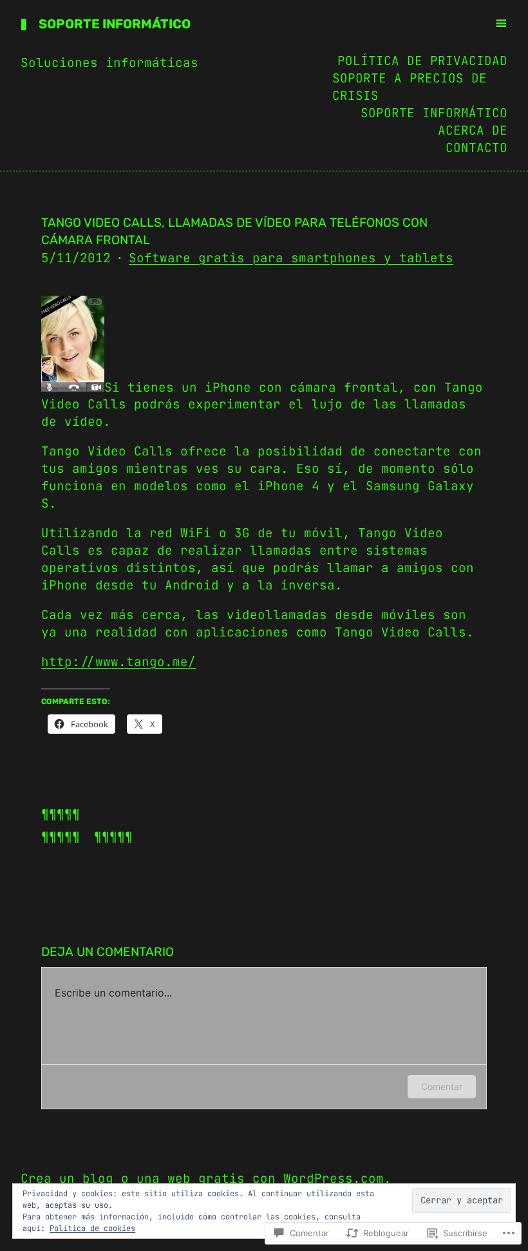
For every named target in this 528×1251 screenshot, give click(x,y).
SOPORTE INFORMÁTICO (434, 112)
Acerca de (472, 130)
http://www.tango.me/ (118, 661)
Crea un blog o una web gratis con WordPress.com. (206, 1178)
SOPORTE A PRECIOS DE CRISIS (409, 87)
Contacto (476, 147)
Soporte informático (115, 24)
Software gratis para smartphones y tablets (291, 257)
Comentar (441, 1086)
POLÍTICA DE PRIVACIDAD (422, 60)
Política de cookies (92, 1228)
